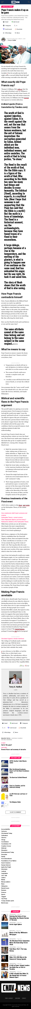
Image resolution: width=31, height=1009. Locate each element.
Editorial (3, 848)
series (28, 505)
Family (3, 856)
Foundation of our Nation (8, 861)
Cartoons (4, 831)
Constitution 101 (6, 844)
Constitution (5, 842)
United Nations (19, 629)
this (15, 631)
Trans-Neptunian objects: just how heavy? (13, 519)
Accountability (5, 829)
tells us (19, 89)
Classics (3, 837)
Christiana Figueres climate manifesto (12, 638)
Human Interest (6, 865)
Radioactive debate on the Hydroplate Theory (14, 521)
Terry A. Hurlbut (12, 40)
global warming (7, 739)
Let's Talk (4, 875)
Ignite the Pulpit (6, 867)
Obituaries (4, 886)
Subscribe (17, 998)
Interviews (4, 869)
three (20, 505)
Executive (4, 854)
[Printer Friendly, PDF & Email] (24, 665)
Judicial (3, 871)
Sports (3, 894)
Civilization (4, 835)
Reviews (3, 890)
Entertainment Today (7, 852)
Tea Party (4, 898)
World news (4, 903)
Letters (3, 877)
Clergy (3, 840)
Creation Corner (6, 846)
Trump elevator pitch (7, 901)
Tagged (3, 896)
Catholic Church (17, 738)
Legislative (4, 873)
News (2, 884)
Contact (24, 998)
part (24, 505)
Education (4, 850)
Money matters (5, 882)
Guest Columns (6, 863)
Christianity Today (6, 833)
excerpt (26, 98)
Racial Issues (5, 888)
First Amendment (6, 858)
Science (3, 892)
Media (3, 879)
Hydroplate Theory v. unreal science (12, 517)
